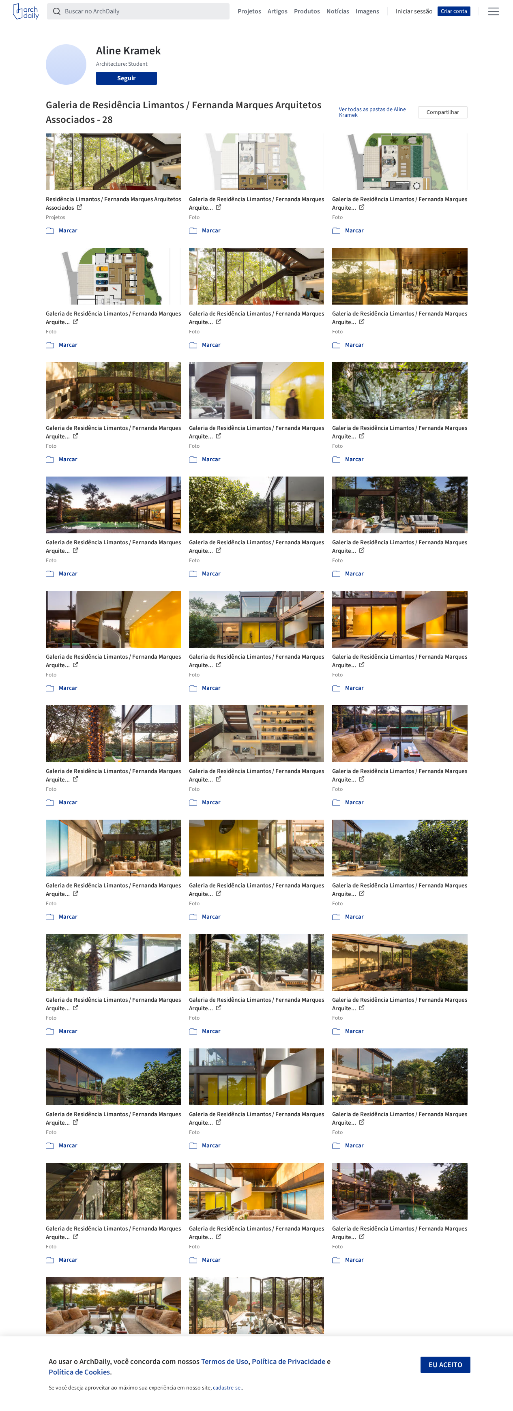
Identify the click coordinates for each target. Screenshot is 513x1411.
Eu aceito (445, 1365)
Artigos (278, 11)
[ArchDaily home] (26, 11)
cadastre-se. (227, 1388)
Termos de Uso (224, 1361)
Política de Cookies (79, 1372)
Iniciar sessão (414, 11)
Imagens (367, 11)
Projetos (249, 11)
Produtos (307, 11)
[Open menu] (493, 11)
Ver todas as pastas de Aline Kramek (372, 112)
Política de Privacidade (288, 1361)
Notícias (337, 11)
